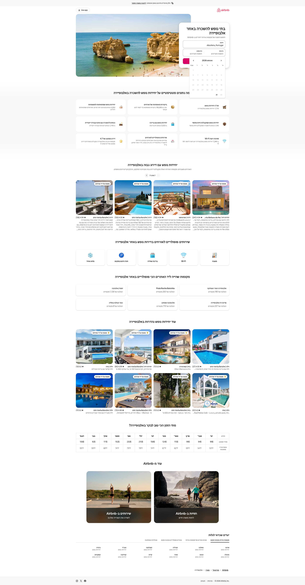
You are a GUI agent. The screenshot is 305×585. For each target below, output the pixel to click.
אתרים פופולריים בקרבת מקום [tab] (171, 540)
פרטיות (209, 581)
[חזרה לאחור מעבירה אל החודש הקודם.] (221, 60)
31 (217, 95)
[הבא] (147, 175)
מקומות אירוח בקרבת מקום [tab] (220, 540)
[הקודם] (158, 175)
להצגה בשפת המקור (139, 3)
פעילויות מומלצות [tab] (151, 540)
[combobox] (204, 45)
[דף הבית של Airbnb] (223, 10)
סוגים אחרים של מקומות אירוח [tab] (196, 540)
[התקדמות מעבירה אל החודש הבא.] (193, 60)
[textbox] (214, 53)
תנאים (203, 581)
